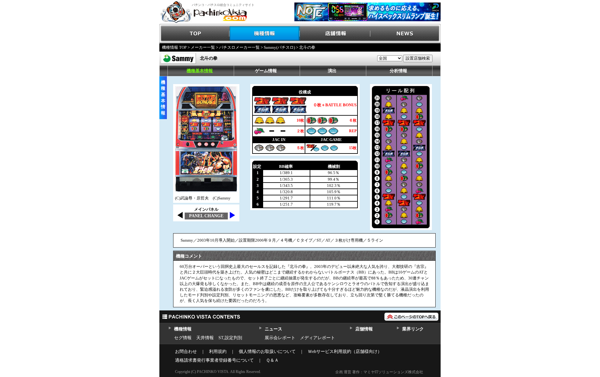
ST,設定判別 (230, 337)
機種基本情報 (200, 70)
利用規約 (218, 351)
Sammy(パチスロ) (279, 47)
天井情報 (205, 337)
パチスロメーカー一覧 (239, 47)
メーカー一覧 (203, 47)
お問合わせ (186, 351)
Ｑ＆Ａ (272, 360)
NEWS (405, 33)
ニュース (273, 329)
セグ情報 (183, 337)
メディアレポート (317, 337)
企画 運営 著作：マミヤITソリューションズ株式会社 (379, 372)
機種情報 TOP (174, 47)
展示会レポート (280, 337)
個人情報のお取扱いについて (267, 351)
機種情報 (265, 33)
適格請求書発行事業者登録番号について (214, 360)
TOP (194, 33)
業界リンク (413, 329)
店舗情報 (335, 33)
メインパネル (206, 209)
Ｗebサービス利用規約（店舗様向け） (345, 351)
